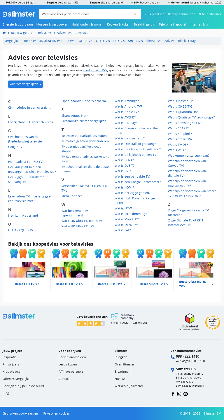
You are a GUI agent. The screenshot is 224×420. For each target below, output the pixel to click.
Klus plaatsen (154, 14)
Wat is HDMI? (124, 187)
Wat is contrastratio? (130, 138)
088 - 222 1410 (187, 356)
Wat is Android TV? (128, 106)
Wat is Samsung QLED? (184, 123)
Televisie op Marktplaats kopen (84, 136)
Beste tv (30, 41)
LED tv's (119, 41)
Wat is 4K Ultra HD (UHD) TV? (82, 221)
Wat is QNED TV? (180, 106)
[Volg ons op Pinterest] (185, 393)
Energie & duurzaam (18, 24)
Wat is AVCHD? (125, 117)
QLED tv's (86, 41)
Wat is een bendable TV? (132, 176)
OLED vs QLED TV (20, 230)
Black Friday (187, 41)
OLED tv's (103, 41)
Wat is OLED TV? (126, 225)
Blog (6, 393)
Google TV (15, 147)
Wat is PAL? (123, 230)
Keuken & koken (118, 24)
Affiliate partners (71, 371)
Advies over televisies (72, 33)
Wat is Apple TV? (127, 112)
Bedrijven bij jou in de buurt (23, 386)
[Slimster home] (19, 14)
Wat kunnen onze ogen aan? (188, 155)
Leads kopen (68, 364)
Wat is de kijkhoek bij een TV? (136, 155)
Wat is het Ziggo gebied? (132, 193)
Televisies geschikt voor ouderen (85, 141)
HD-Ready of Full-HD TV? (26, 161)
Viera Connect (71, 196)
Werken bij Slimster (129, 386)
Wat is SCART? (178, 128)
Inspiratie (10, 357)
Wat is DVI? (123, 171)
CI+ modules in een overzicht (29, 107)
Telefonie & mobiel (172, 24)
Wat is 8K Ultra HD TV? (77, 226)
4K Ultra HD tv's (50, 41)
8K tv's (70, 41)
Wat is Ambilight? (127, 101)
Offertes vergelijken (17, 379)
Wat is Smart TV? (180, 139)
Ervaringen (123, 371)
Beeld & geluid (144, 24)
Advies (170, 41)
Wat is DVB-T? (124, 165)
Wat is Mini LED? (127, 219)
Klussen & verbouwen (52, 24)
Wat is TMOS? (178, 144)
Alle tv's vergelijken (24, 84)
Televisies (45, 33)
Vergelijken (12, 41)
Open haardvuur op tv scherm (83, 101)
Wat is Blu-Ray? (126, 123)
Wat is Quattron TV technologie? (191, 117)
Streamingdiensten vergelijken (83, 121)
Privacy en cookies (56, 413)
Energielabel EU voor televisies (30, 122)
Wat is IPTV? (123, 208)
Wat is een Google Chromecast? (138, 182)
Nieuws (120, 379)
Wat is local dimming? (131, 214)
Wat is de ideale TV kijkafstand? (138, 149)
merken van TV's (95, 70)
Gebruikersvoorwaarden (20, 413)
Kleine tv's (153, 41)
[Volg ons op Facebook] (173, 393)
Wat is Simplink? (180, 134)
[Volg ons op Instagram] (179, 393)
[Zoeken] (135, 14)
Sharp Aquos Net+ (74, 115)
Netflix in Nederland (23, 215)
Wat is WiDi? (177, 150)
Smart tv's (135, 41)
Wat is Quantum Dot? (183, 112)
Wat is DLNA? (124, 160)
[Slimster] (6, 33)
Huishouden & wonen (87, 24)
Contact (64, 379)
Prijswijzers (11, 364)
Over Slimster (125, 364)
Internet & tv (199, 24)
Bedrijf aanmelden (181, 14)
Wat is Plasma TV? (181, 101)
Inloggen (121, 357)
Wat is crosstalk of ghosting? (135, 144)
